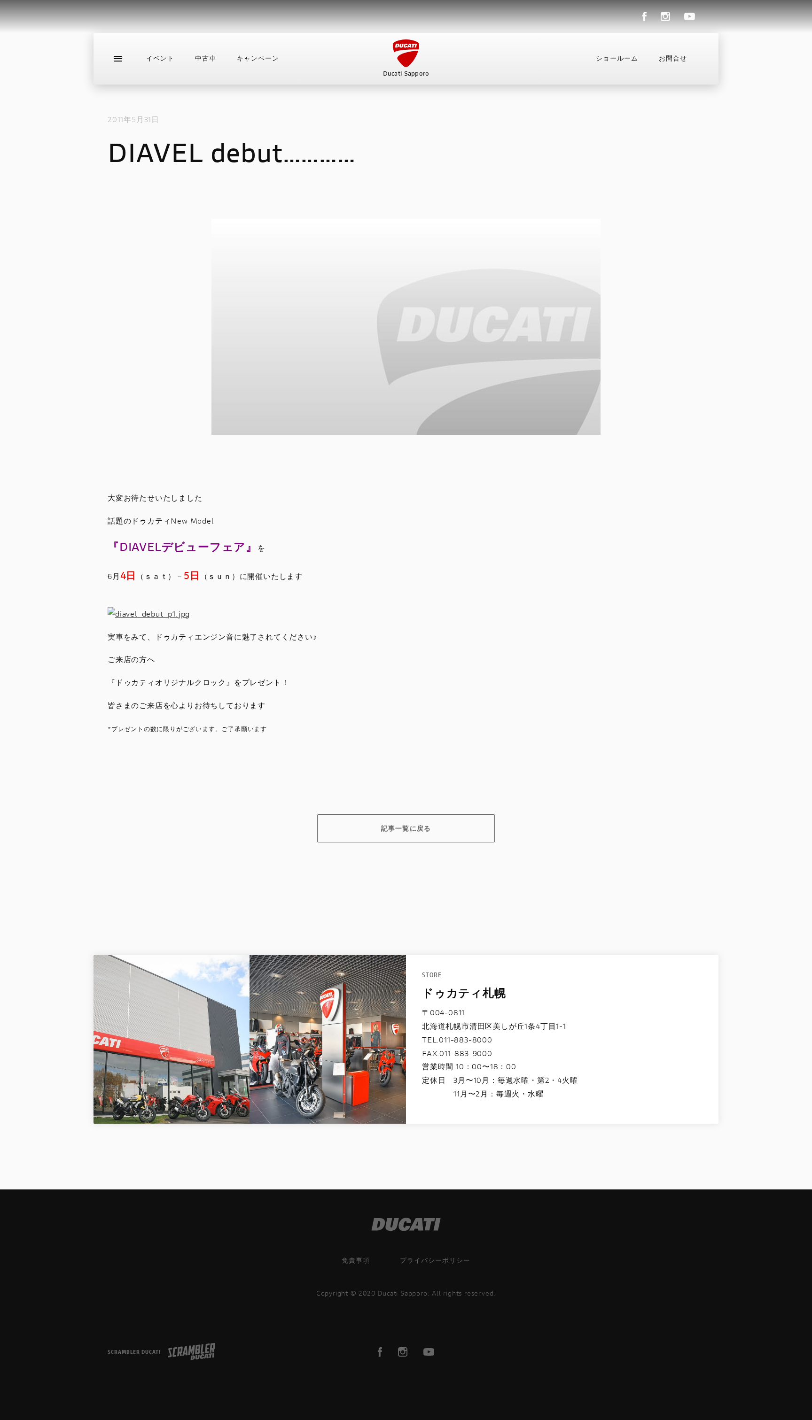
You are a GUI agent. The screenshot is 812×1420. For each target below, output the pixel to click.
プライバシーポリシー (435, 1260)
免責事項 (356, 1260)
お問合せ (673, 58)
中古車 (205, 58)
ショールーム (617, 58)
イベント (160, 58)
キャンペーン (258, 58)
